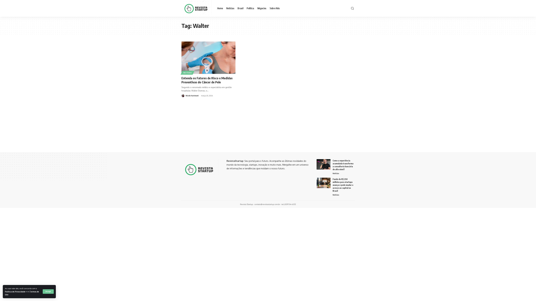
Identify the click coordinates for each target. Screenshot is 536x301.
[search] (352, 8)
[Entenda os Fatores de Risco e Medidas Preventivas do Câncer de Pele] (208, 58)
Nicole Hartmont (192, 95)
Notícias (187, 73)
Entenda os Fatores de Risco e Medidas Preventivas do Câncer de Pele (207, 80)
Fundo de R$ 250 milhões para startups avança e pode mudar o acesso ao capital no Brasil (343, 185)
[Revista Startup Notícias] (197, 8)
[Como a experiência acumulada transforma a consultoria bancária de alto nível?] (324, 164)
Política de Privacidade (15, 291)
